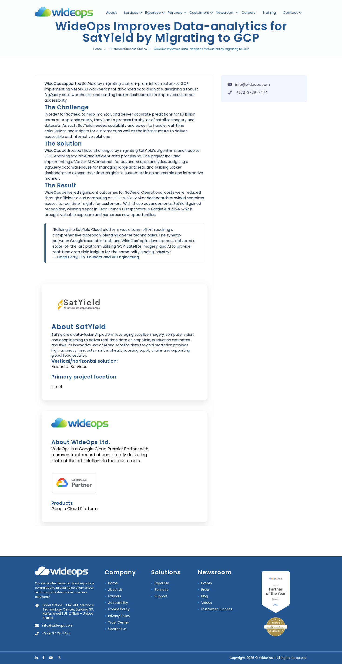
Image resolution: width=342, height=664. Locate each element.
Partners (175, 12)
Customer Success (216, 609)
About (111, 12)
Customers (199, 12)
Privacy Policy (119, 616)
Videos (206, 602)
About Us (115, 589)
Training (269, 12)
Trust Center (118, 622)
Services (131, 12)
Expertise (153, 12)
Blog (204, 596)
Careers (248, 12)
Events (206, 583)
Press (205, 589)
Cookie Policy (119, 609)
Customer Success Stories (128, 49)
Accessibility (118, 602)
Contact (290, 12)
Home (97, 49)
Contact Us (117, 629)
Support (161, 596)
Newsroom (225, 12)
